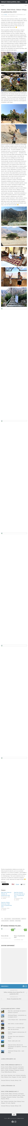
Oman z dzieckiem (5, 920)
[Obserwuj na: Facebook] (23, 986)
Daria (5, 14)
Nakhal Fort (24, 918)
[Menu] (26, 2)
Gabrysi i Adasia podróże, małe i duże (11, 2)
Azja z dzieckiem (8, 918)
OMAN (2, 5)
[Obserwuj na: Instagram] (26, 986)
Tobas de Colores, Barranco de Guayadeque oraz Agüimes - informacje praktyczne (17, 1046)
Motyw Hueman (20, 1118)
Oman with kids (4, 935)
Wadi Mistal (12, 920)
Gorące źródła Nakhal (16, 918)
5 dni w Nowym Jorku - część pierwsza (17, 1019)
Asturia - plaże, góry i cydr (14, 1040)
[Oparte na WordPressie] (8, 1118)
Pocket (17, 884)
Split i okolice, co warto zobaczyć (15, 1023)
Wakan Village (17, 920)
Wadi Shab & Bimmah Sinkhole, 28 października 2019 (6, 894)
